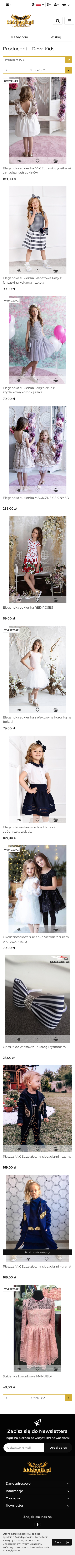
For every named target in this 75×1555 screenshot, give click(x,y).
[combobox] (37, 59)
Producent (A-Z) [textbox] (15, 59)
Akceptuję (62, 1542)
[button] (66, 5)
